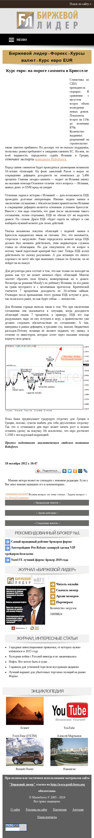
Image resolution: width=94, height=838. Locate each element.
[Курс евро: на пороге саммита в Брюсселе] (36, 139)
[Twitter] (69, 471)
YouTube (69, 728)
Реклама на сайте (36, 809)
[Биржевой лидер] (47, 29)
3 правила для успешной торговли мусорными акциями (44, 667)
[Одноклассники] (75, 471)
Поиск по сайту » (80, 4)
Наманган (69, 769)
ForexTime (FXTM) (25, 736)
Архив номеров (67, 596)
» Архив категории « (47, 513)
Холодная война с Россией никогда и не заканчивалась (42, 656)
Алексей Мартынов (69, 736)
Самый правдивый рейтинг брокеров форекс (41, 541)
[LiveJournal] (85, 471)
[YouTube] (69, 724)
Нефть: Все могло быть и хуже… (29, 661)
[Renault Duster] (25, 765)
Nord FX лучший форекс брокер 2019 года (39, 560)
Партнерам (64, 602)
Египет (25, 728)
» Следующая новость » (47, 523)
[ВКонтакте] (64, 471)
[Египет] (25, 724)
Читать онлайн (66, 584)
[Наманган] (69, 765)
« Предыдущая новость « (47, 502)
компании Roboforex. (51, 159)
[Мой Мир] (80, 471)
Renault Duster (25, 769)
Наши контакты (47, 817)
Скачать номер (66, 590)
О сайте (15, 809)
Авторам (78, 809)
